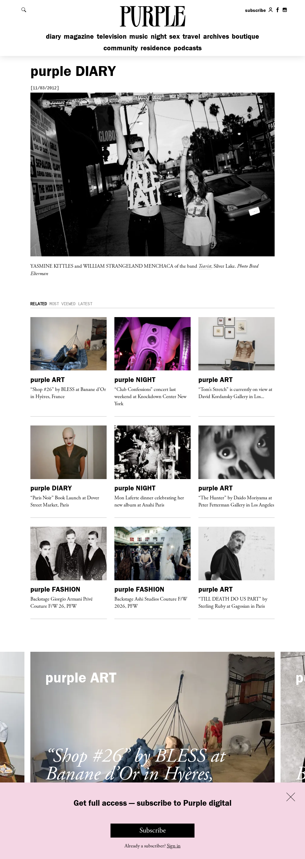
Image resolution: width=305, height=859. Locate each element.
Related (38, 304)
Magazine (79, 36)
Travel (191, 36)
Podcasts (188, 47)
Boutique (245, 36)
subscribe (255, 10)
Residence (156, 47)
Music (138, 36)
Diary (53, 36)
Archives (216, 36)
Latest (85, 304)
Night (158, 36)
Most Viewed (62, 304)
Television (112, 36)
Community (120, 47)
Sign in (173, 846)
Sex (174, 36)
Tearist (204, 266)
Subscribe (152, 830)
